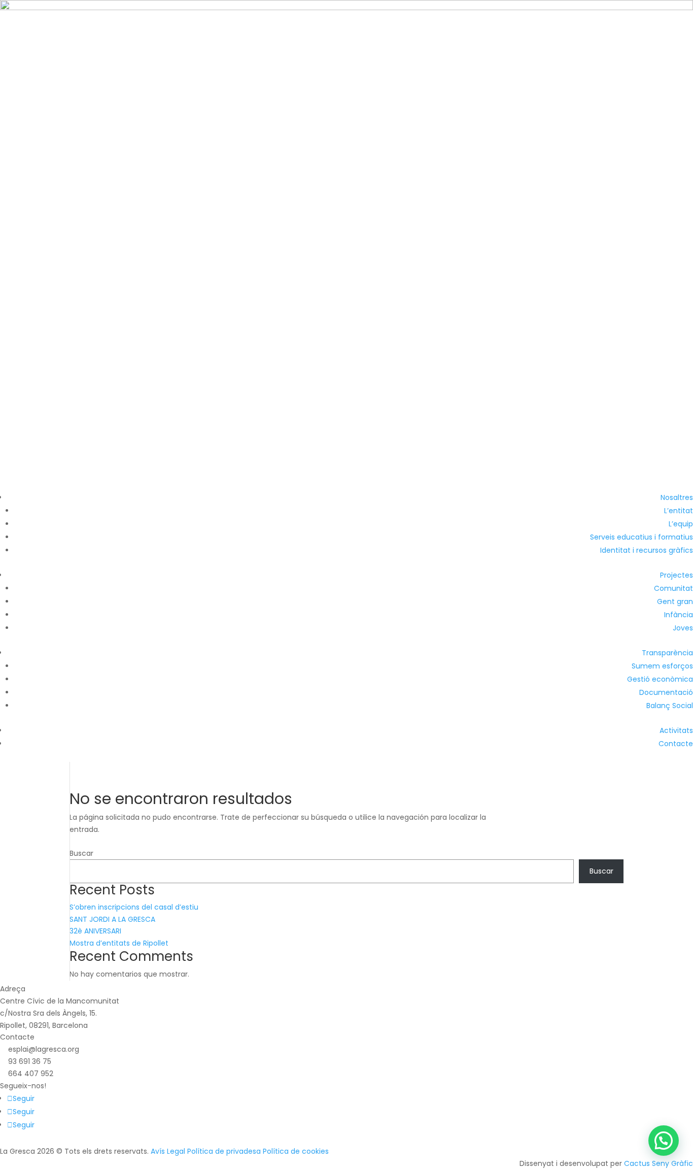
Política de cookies (296, 1151)
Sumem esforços (662, 666)
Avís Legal (168, 1151)
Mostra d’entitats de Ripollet (119, 943)
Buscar (81, 853)
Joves (683, 628)
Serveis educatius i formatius (641, 537)
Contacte (676, 744)
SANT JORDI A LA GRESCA (112, 919)
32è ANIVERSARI (95, 931)
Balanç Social (669, 705)
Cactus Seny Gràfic (658, 1163)
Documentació (666, 692)
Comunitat (673, 588)
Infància (678, 615)
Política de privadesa (224, 1151)
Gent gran (675, 601)
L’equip (681, 524)
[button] (663, 1140)
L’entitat (678, 511)
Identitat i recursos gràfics (646, 550)
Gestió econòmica (660, 679)
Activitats (676, 730)
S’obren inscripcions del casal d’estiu (134, 907)
